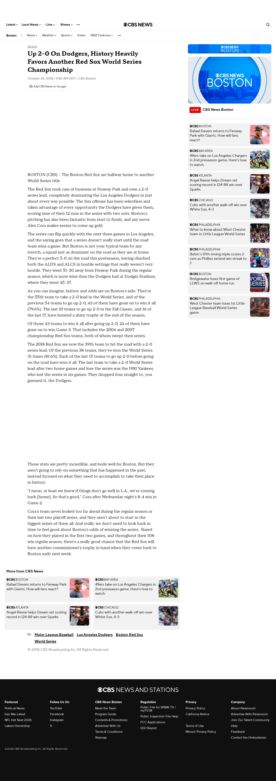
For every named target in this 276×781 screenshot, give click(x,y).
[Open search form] (268, 24)
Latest (11, 24)
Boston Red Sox (129, 634)
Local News (30, 24)
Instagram (57, 720)
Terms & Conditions (108, 731)
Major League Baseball (54, 634)
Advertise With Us (107, 726)
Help (234, 726)
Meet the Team (105, 708)
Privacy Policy (195, 708)
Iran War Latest (15, 714)
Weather (48, 35)
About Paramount (243, 708)
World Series (45, 641)
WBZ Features (101, 35)
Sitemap (101, 737)
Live (49, 25)
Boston (11, 36)
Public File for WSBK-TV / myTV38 (158, 709)
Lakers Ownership (17, 726)
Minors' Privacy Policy (201, 731)
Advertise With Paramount (249, 714)
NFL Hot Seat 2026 (18, 720)
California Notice (197, 714)
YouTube (56, 708)
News (31, 35)
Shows (65, 24)
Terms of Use (195, 726)
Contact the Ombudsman (248, 737)
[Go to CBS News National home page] (138, 25)
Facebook (57, 714)
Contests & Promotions (111, 720)
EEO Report (148, 728)
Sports (66, 35)
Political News (14, 708)
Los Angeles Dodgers (95, 634)
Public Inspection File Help (159, 716)
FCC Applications (152, 722)
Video (81, 35)
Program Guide (105, 714)
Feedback (238, 731)
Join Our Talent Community (250, 720)
